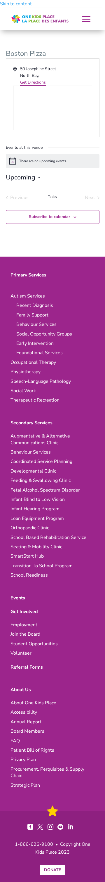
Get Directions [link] (33, 82)
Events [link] (17, 598)
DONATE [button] (52, 870)
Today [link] (52, 196)
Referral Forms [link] (26, 667)
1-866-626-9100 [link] (34, 844)
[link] (39, 19)
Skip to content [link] (16, 4)
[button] (86, 19)
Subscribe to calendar (49, 216)
